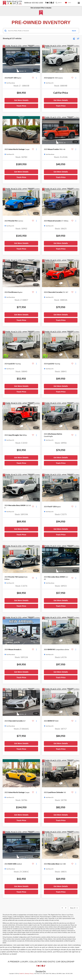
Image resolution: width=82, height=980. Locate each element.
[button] (38, 58)
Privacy (31, 973)
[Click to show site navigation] (79, 3)
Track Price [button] (21, 106)
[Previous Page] (62, 908)
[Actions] (36, 78)
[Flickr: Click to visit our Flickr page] (51, 2)
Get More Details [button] (21, 100)
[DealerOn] (41, 971)
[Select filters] (74, 38)
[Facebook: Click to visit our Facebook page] (45, 2)
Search (74, 30)
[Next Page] (66, 908)
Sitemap (27, 973)
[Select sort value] (77, 38)
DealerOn (21, 973)
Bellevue (27, 3)
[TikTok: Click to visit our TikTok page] (53, 2)
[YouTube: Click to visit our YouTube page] (47, 2)
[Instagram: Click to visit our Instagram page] (49, 2)
